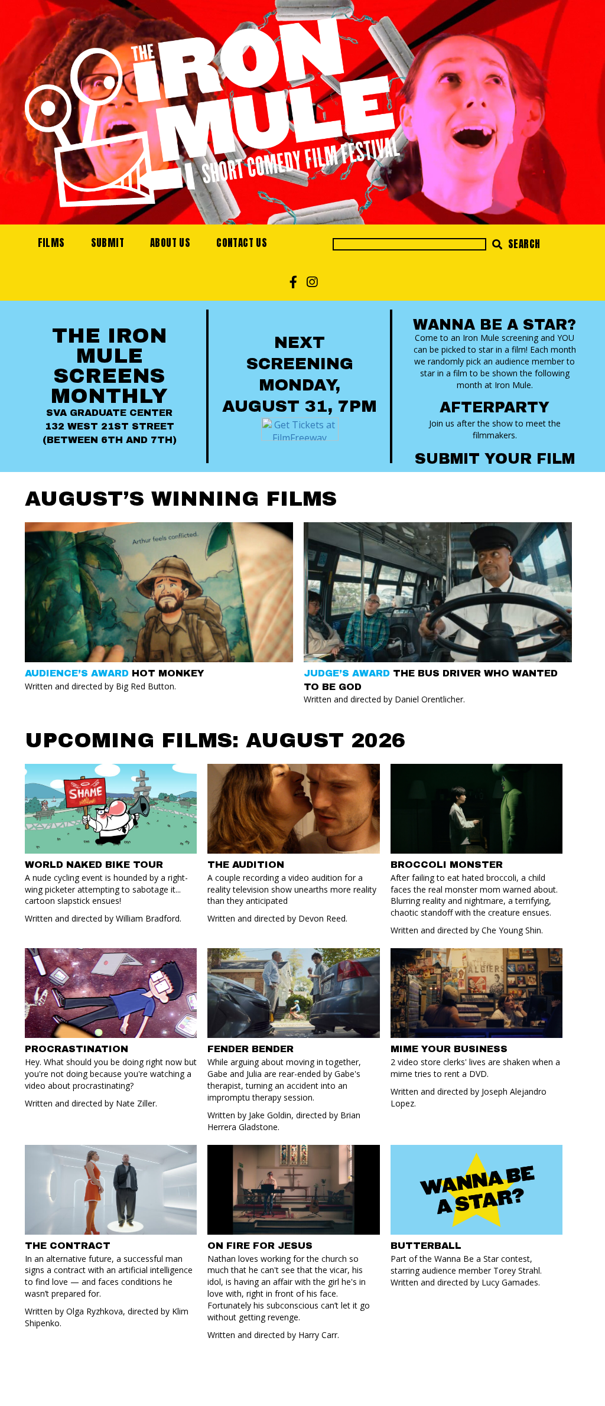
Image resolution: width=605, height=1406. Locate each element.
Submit (107, 242)
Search (523, 244)
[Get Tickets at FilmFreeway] (300, 427)
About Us (170, 242)
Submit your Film (495, 459)
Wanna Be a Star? (494, 324)
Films (51, 242)
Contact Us (241, 242)
